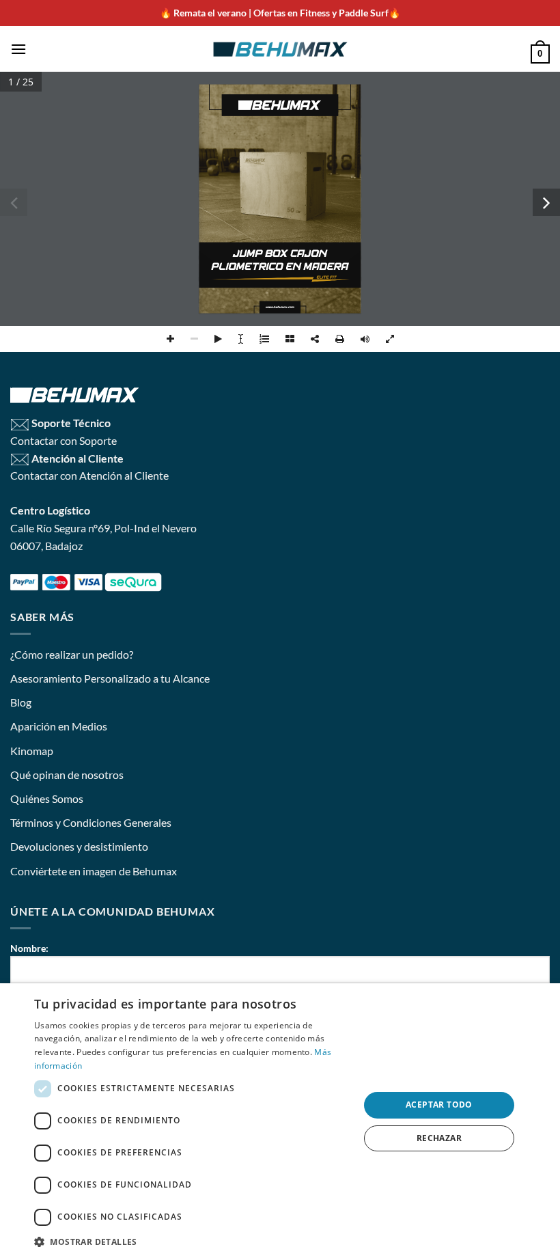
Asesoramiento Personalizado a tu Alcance (110, 678)
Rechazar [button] (439, 1138)
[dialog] (280, 1121)
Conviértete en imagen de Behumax (93, 870)
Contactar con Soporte (63, 440)
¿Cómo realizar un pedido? (71, 654)
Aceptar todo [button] (439, 1104)
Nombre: (29, 948)
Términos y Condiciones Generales (90, 822)
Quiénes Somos (46, 798)
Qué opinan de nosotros (67, 774)
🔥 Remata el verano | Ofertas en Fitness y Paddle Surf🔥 (280, 12)
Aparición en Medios (58, 726)
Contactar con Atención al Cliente (89, 475)
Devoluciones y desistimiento (79, 846)
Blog (20, 702)
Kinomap (31, 750)
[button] (18, 49)
